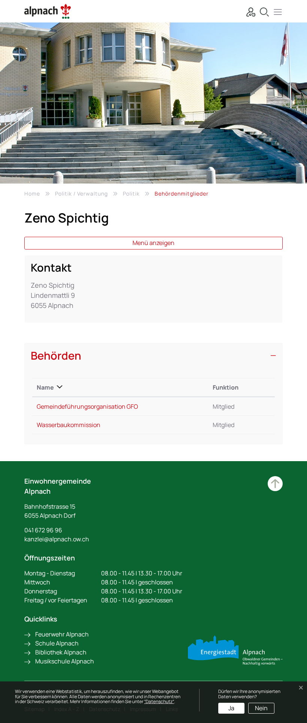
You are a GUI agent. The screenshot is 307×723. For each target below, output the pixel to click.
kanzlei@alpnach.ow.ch (56, 539)
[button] (276, 11)
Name (45, 387)
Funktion (225, 387)
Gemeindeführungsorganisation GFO (87, 406)
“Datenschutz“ (159, 701)
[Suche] (262, 11)
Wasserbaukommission (68, 425)
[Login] (249, 11)
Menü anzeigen (153, 243)
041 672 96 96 (43, 530)
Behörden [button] (56, 355)
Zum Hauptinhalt (275, 483)
